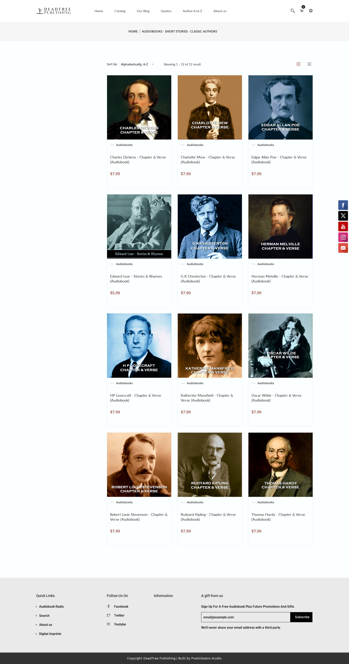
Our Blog (143, 11)
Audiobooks (124, 145)
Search (44, 616)
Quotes (166, 11)
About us (219, 11)
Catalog (120, 11)
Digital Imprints (50, 634)
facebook (121, 606)
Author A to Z (192, 11)
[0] (302, 10)
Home (99, 11)
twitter (119, 615)
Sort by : (113, 64)
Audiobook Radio (51, 606)
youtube (120, 624)
